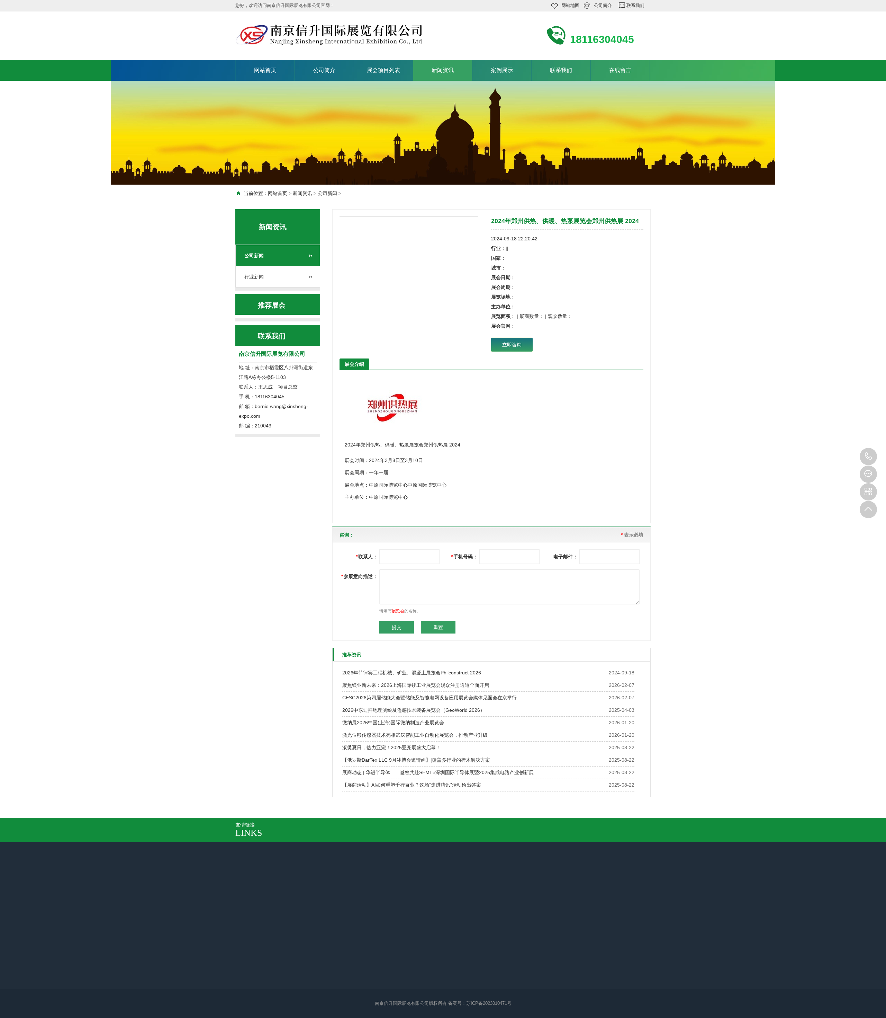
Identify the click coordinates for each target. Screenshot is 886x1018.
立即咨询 (512, 344)
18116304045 (868, 456)
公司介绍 (252, 949)
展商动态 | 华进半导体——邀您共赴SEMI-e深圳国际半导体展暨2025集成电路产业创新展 (438, 772)
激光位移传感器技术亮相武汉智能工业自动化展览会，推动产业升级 (415, 735)
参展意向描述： (359, 576)
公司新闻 (327, 193)
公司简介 (603, 5)
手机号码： (464, 556)
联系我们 (635, 5)
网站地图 (570, 5)
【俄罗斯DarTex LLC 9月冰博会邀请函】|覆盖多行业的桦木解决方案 (416, 760)
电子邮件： (565, 556)
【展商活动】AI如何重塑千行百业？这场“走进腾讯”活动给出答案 (411, 785)
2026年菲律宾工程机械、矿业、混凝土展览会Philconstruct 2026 (411, 672)
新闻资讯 (443, 70)
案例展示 (502, 70)
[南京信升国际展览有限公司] (328, 35)
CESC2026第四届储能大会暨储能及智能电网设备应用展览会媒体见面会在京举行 (429, 697)
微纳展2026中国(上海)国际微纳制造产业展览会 (393, 722)
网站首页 (265, 70)
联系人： (367, 556)
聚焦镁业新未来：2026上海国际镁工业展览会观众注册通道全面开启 (415, 685)
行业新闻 (254, 277)
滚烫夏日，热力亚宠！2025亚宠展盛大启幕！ (391, 747)
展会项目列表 (383, 70)
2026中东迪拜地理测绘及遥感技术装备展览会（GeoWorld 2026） (413, 710)
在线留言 (620, 70)
